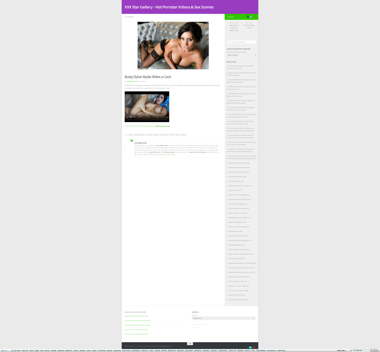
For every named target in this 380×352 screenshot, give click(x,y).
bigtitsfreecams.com (139, 134)
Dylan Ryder (129, 17)
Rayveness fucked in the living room (239, 167)
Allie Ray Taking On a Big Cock (237, 281)
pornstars (178, 134)
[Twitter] (248, 17)
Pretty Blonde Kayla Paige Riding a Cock (240, 240)
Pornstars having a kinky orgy (237, 177)
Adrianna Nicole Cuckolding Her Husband (240, 254)
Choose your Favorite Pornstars (236, 52)
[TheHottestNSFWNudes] (254, 17)
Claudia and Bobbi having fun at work (239, 199)
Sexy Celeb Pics (194, 324)
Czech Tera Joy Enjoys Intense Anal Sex (136, 334)
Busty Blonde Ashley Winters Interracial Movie (242, 272)
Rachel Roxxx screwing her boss (237, 236)
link (378, 321)
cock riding (149, 134)
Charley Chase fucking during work (238, 227)
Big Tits (131, 134)
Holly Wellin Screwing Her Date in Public (136, 316)
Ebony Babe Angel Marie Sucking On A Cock (241, 268)
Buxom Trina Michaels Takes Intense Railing (137, 325)
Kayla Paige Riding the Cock (236, 245)
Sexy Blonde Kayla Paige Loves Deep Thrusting (242, 263)
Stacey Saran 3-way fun (235, 190)
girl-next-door (164, 134)
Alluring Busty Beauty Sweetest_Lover (239, 218)
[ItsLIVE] (251, 17)
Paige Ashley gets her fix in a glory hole (239, 186)
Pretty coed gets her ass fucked (237, 213)
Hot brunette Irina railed (235, 231)
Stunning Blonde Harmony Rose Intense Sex (138, 321)
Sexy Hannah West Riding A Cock (238, 300)
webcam (184, 134)
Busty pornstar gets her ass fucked (238, 172)
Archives (194, 315)
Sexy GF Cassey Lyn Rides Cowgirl (238, 290)
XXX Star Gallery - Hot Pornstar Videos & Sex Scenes (169, 7)
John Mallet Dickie (132, 81)
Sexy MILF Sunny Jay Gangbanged (238, 286)
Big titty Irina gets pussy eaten (237, 222)
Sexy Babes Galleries (204, 324)
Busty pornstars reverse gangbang (238, 195)
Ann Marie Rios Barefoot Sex (236, 295)
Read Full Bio (171, 154)
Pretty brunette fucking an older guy (239, 163)
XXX (192, 324)
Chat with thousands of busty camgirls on (147, 126)
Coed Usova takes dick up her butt (238, 208)
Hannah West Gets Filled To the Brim (239, 277)
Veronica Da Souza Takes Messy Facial (136, 329)
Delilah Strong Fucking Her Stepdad (238, 249)
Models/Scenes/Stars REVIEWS (135, 312)
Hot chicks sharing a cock (236, 181)
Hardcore (171, 134)
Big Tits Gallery (200, 324)
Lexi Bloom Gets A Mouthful (236, 259)
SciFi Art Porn (197, 324)
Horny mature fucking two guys (237, 204)
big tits (161, 85)
